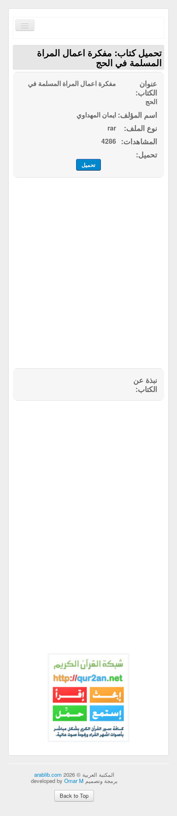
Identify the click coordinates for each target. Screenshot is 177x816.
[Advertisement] (88, 277)
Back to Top (74, 795)
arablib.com (48, 774)
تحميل (88, 164)
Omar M (74, 781)
